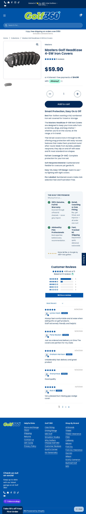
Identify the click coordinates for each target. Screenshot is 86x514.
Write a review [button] (64, 295)
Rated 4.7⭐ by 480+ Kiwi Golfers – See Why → (43, 4)
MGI (67, 466)
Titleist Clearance (73, 434)
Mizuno (69, 443)
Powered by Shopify (35, 511)
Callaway (70, 440)
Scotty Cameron (73, 459)
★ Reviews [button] (84, 259)
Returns (27, 436)
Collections (15, 38)
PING (68, 437)
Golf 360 (23, 511)
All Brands (70, 427)
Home (5, 38)
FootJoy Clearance (74, 450)
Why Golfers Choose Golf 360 (52, 441)
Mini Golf (48, 434)
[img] (50, 309)
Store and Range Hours (31, 428)
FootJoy (69, 446)
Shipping (28, 433)
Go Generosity (51, 452)
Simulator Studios (52, 437)
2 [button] (62, 407)
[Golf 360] (42, 15)
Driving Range (51, 430)
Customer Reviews (53, 446)
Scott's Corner (51, 449)
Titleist (68, 430)
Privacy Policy (30, 446)
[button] (50, 59)
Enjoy (43, 32)
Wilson (68, 456)
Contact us (29, 439)
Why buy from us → (55, 198)
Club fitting (49, 427)
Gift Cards (28, 443)
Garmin (69, 453)
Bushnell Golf (71, 463)
